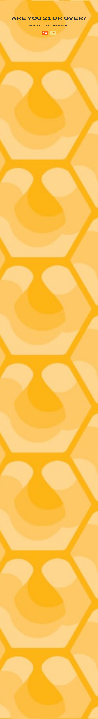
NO (53, 33)
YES (45, 33)
